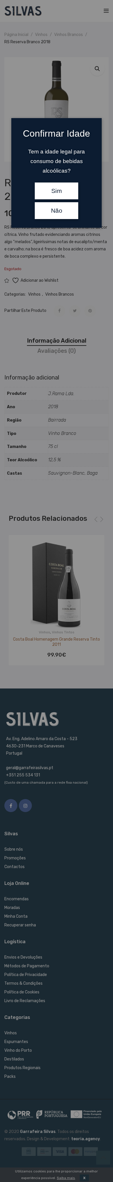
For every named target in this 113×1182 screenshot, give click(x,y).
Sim (56, 190)
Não (56, 210)
